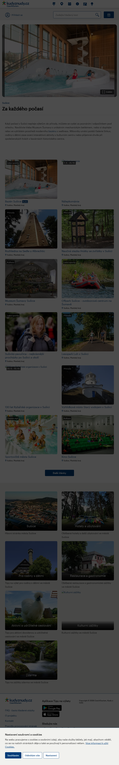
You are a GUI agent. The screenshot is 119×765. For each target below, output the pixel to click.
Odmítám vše (32, 755)
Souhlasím (13, 755)
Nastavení (51, 755)
